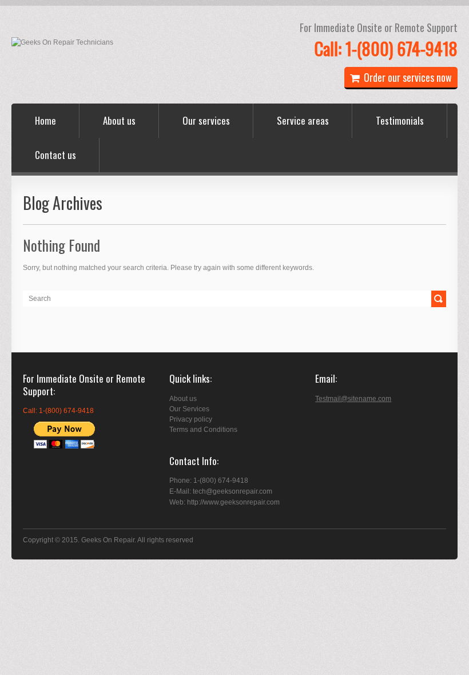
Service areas (303, 120)
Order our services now (408, 77)
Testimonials (400, 120)
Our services (206, 120)
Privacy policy (190, 419)
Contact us (55, 155)
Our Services (189, 409)
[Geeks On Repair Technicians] (62, 42)
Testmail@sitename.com (353, 399)
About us (119, 120)
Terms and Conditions (203, 430)
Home (45, 120)
